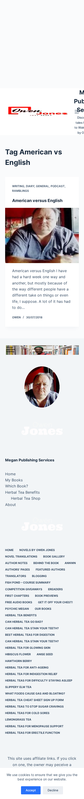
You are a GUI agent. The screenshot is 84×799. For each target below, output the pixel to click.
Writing (18, 186)
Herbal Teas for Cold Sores (27, 713)
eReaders (55, 589)
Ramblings (20, 190)
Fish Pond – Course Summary (28, 582)
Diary (30, 186)
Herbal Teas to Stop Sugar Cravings (34, 706)
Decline (53, 790)
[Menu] (77, 112)
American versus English (37, 200)
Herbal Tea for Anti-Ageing (27, 667)
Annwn (70, 563)
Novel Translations (21, 556)
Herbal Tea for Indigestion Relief (31, 674)
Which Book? (16, 486)
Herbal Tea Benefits (22, 492)
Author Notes (16, 563)
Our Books (43, 608)
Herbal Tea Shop (25, 498)
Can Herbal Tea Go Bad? (24, 621)
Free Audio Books (18, 602)
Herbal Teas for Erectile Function (32, 732)
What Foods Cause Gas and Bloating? (35, 693)
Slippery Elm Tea (18, 687)
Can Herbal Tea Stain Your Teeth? (32, 628)
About (10, 504)
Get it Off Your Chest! (55, 602)
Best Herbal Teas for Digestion (30, 634)
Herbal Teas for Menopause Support (34, 726)
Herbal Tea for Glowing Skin (27, 647)
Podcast (58, 186)
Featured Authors (50, 569)
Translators (15, 576)
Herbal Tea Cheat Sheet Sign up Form (34, 700)
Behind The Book (46, 563)
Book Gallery (54, 556)
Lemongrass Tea (18, 719)
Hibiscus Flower (18, 654)
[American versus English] (42, 235)
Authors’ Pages (17, 569)
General (42, 186)
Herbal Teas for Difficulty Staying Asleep (38, 680)
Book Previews (46, 595)
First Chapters (17, 595)
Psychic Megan (17, 608)
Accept (31, 790)
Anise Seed (45, 654)
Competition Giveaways (23, 589)
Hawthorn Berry (18, 661)
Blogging (39, 576)
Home (10, 474)
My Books (14, 480)
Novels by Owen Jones (37, 550)
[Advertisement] (42, 44)
